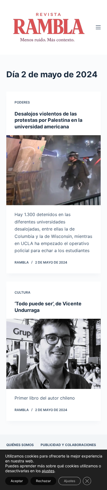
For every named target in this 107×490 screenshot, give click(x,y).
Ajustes (69, 481)
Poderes (22, 102)
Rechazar (43, 481)
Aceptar (17, 481)
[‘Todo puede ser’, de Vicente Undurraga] (53, 354)
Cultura (22, 292)
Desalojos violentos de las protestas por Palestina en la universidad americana (48, 120)
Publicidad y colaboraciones (68, 445)
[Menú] (98, 27)
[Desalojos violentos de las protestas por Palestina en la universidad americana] (53, 170)
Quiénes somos (20, 445)
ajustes (48, 470)
